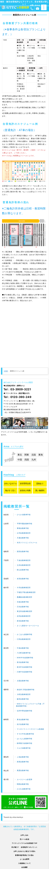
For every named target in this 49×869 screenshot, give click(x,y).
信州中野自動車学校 (24, 711)
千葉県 (6, 560)
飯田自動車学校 (23, 699)
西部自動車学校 (23, 551)
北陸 (33, 454)
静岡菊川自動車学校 (24, 743)
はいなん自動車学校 (24, 739)
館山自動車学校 (23, 570)
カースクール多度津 (24, 779)
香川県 (6, 779)
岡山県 (6, 771)
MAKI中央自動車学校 (25, 658)
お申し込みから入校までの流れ (25, 851)
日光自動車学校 (23, 607)
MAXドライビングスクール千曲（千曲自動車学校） (30, 705)
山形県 (6, 524)
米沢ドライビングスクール (27, 543)
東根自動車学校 (23, 528)
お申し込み (24, 835)
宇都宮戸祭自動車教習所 (26, 592)
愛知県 (6, 757)
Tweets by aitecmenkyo (13, 817)
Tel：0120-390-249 (17, 397)
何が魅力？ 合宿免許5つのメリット (24, 847)
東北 (20, 454)
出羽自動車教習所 (23, 533)
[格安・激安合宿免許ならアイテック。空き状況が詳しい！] (15, 7)
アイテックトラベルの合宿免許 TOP (24, 843)
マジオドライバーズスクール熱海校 (30, 729)
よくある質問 (24, 859)
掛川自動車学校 (23, 724)
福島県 (6, 551)
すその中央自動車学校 (25, 734)
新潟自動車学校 (23, 662)
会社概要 (24, 867)
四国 (26, 459)
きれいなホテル (10, 483)
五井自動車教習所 (23, 565)
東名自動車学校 (23, 719)
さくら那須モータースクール (28, 626)
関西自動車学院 (23, 784)
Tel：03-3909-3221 (17, 389)
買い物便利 (39, 490)
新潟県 (6, 648)
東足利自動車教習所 (24, 611)
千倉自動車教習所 (23, 560)
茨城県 (6, 579)
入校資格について (24, 863)
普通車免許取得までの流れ (24, 855)
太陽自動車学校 (23, 681)
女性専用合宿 (25, 483)
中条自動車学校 (23, 648)
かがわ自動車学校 (23, 789)
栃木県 (6, 587)
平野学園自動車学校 (24, 524)
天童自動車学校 (23, 538)
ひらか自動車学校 (23, 515)
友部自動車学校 (23, 579)
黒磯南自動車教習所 (24, 597)
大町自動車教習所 (23, 694)
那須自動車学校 (23, 621)
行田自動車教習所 (23, 639)
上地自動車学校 (23, 757)
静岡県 (6, 719)
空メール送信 (24, 839)
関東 (26, 454)
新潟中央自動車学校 (24, 667)
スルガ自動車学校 (23, 748)
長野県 (6, 690)
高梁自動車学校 (23, 770)
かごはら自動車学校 (24, 634)
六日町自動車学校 (23, 653)
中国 (20, 459)
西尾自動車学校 (23, 762)
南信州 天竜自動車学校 (25, 690)
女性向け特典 (25, 490)
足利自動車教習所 (23, 616)
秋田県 (6, 515)
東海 (40, 454)
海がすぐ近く (10, 490)
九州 (33, 459)
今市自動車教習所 (23, 587)
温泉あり (39, 483)
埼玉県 (6, 634)
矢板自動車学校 (23, 602)
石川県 (6, 681)
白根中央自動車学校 (24, 672)
